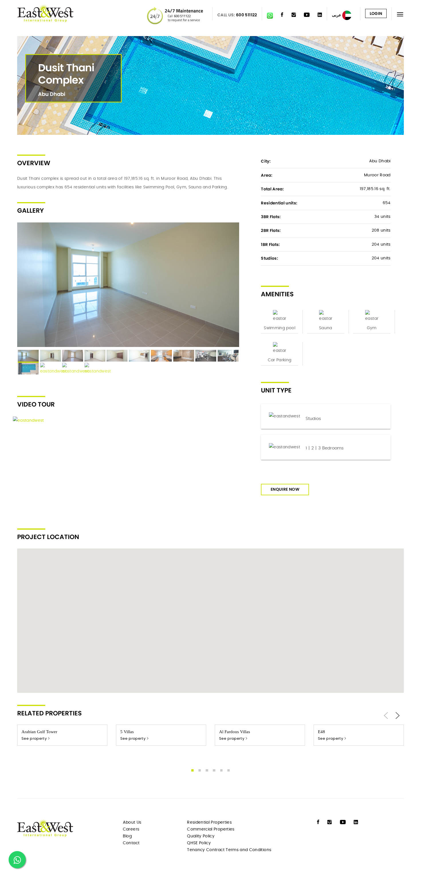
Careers (131, 829)
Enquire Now (285, 489)
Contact (131, 843)
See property (34, 739)
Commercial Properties (210, 829)
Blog (127, 836)
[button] (210, 617)
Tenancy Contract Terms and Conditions (229, 850)
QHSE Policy (199, 843)
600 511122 (246, 15)
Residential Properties (209, 822)
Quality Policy (201, 836)
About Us (132, 822)
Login (376, 13)
